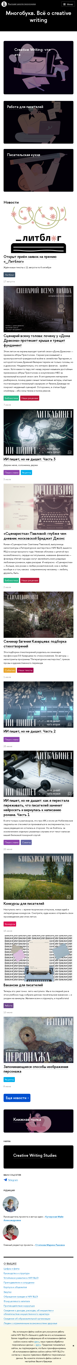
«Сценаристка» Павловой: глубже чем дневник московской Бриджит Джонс (35, 536)
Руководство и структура (16, 1273)
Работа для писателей (25, 106)
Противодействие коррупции (19, 1305)
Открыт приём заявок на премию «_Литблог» (30, 259)
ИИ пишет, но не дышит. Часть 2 (30, 731)
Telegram (13, 1180)
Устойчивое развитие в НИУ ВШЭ (21, 1277)
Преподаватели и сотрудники (19, 1282)
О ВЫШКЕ (10, 1264)
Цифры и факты (12, 1268)
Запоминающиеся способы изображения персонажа (36, 1069)
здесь (36, 1341)
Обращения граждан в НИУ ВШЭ (21, 1296)
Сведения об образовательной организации (27, 1318)
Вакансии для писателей (23, 985)
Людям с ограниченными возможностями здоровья (30, 1323)
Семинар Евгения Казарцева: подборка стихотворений (35, 644)
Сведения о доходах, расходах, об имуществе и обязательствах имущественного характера (29, 1312)
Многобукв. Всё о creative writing (38, 16)
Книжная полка (27, 1119)
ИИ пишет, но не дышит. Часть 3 (30, 459)
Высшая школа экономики (22, 4)
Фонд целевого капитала (17, 1301)
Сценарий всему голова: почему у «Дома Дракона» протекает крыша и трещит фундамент (37, 340)
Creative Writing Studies (35, 1155)
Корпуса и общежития (15, 1287)
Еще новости (16, 1097)
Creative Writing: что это (32, 52)
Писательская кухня (23, 154)
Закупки (7, 1291)
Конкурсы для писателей (24, 903)
